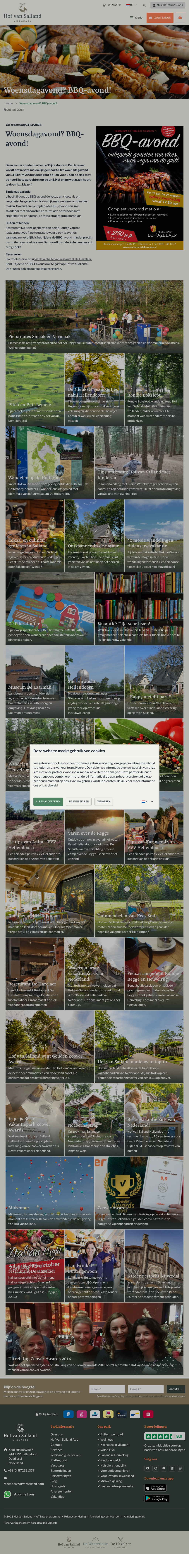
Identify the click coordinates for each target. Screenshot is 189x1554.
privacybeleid (48, 785)
